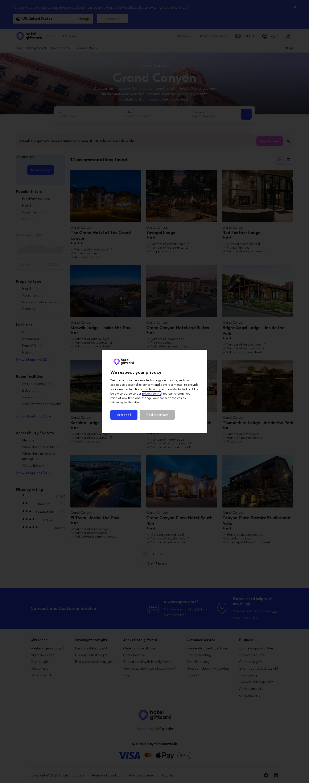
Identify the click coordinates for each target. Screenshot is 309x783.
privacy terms (151, 393)
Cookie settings (157, 415)
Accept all (124, 415)
